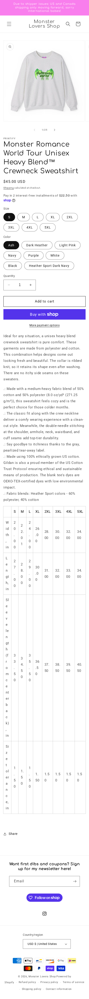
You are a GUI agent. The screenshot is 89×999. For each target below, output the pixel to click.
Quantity (9, 276)
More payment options (44, 325)
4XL (29, 227)
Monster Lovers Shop (42, 976)
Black (12, 266)
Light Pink (67, 245)
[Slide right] (55, 130)
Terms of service (73, 982)
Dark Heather (37, 245)
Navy (12, 255)
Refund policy (27, 982)
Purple (33, 255)
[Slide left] (34, 130)
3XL (11, 227)
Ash (11, 245)
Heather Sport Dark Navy (49, 266)
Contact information (59, 989)
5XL (47, 227)
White (55, 255)
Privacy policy (49, 982)
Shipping (8, 188)
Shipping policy (32, 989)
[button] (9, 24)
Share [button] (13, 834)
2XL (70, 217)
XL (53, 217)
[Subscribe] (75, 881)
